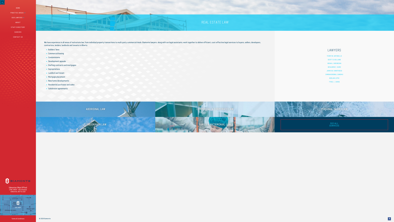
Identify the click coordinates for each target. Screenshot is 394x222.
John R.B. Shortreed (334, 71)
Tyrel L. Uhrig (334, 82)
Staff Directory (18, 27)
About (18, 22)
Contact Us (18, 37)
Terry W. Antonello (334, 56)
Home (18, 8)
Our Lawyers (17, 18)
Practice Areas (17, 13)
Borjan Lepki (334, 78)
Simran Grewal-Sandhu (334, 74)
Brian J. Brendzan (334, 63)
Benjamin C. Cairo (334, 67)
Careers (18, 32)
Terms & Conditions (17, 219)
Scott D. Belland (334, 60)
